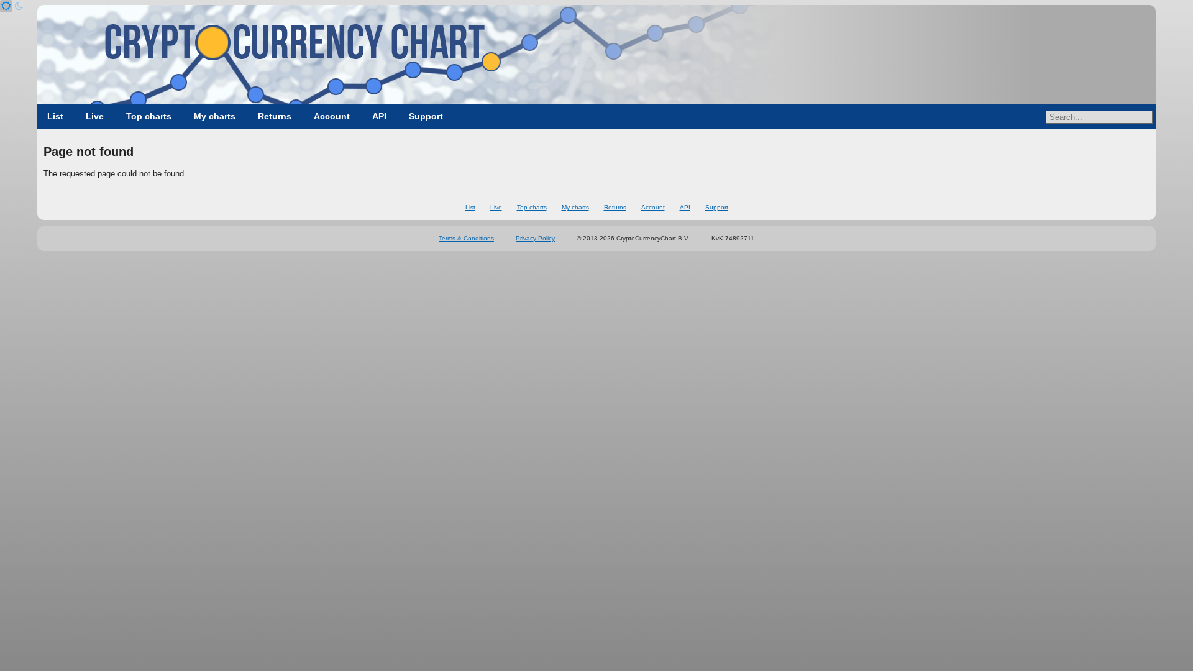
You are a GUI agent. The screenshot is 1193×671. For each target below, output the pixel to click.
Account (332, 116)
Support (426, 116)
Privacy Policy (535, 238)
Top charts (148, 116)
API (379, 116)
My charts (214, 116)
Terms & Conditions (466, 238)
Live (95, 116)
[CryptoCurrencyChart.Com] (596, 54)
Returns (274, 116)
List (55, 116)
